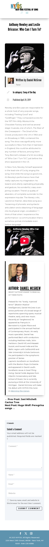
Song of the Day (29, 92)
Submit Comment (29, 508)
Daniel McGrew (34, 80)
